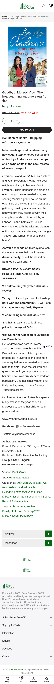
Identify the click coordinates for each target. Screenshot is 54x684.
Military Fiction (11, 496)
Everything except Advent (17, 491)
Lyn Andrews (13, 106)
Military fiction (10, 515)
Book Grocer (19, 472)
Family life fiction (12, 511)
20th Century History (29, 482)
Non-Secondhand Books (35, 496)
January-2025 (32, 511)
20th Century (17, 506)
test (26, 501)
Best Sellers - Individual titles (19, 487)
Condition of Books (14, 138)
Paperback (26, 515)
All (44, 482)
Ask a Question (20, 142)
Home (4, 16)
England (31, 506)
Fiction (38, 491)
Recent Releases (12, 501)
